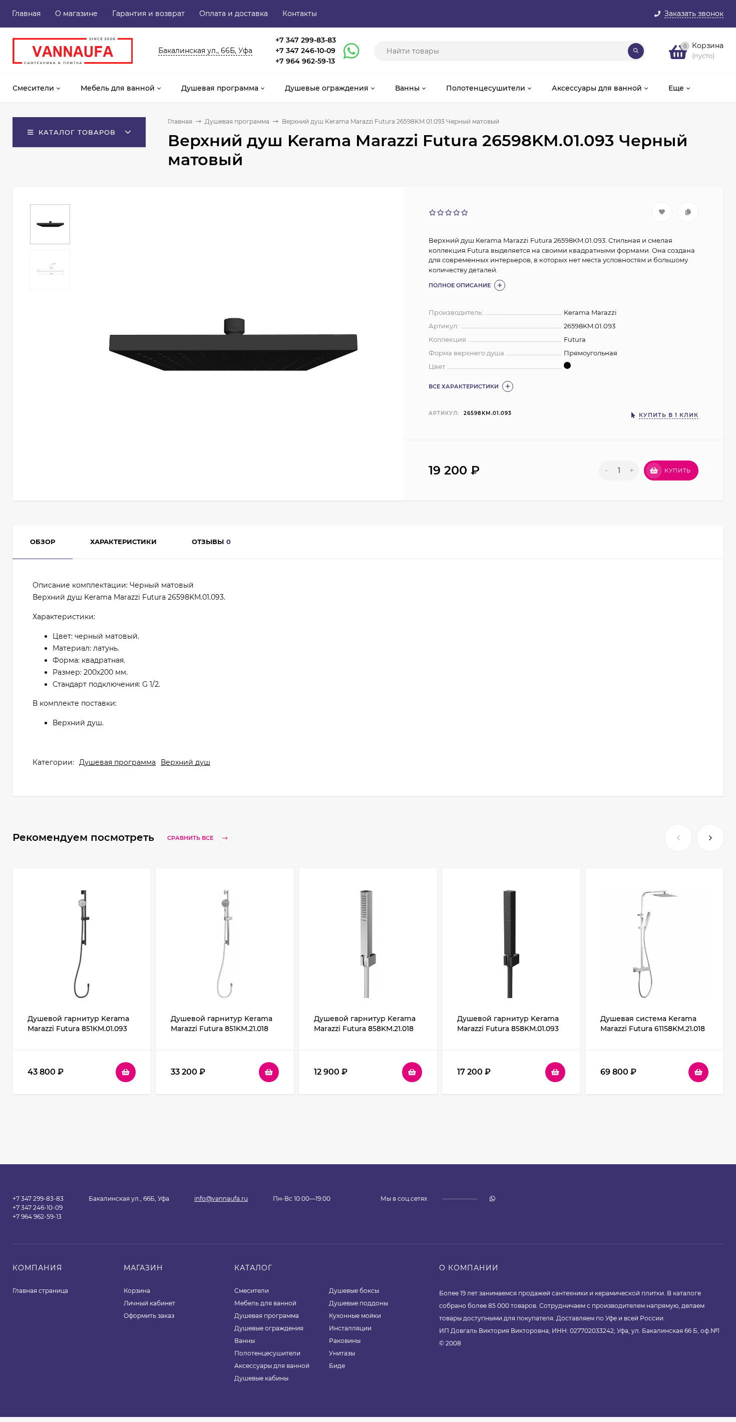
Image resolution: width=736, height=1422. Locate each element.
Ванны (244, 1340)
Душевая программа (237, 121)
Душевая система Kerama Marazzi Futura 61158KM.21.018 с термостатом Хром (652, 1028)
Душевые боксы (354, 1290)
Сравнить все (191, 837)
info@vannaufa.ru (221, 1198)
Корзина (137, 1290)
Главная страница (40, 1290)
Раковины (344, 1340)
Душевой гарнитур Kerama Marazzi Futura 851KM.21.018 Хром (221, 1028)
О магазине (76, 13)
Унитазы (342, 1353)
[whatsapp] (492, 1198)
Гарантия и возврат (148, 13)
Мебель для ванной (265, 1303)
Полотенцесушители (267, 1353)
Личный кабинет (149, 1303)
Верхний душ (185, 762)
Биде (337, 1365)
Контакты (299, 13)
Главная (26, 13)
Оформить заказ (149, 1315)
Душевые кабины (261, 1378)
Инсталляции (350, 1328)
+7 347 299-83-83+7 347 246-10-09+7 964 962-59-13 (305, 51)
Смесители (251, 1290)
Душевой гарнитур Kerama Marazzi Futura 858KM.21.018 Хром (365, 1028)
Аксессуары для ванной (271, 1365)
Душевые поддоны (358, 1303)
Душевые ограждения (268, 1328)
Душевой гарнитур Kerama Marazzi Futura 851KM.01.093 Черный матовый (78, 1028)
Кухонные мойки (355, 1315)
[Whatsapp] (346, 51)
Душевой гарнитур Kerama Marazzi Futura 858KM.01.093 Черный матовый (508, 1028)
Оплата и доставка (233, 13)
